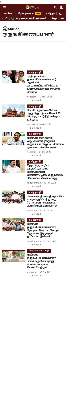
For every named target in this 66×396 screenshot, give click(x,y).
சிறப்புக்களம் (26, 13)
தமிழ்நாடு (52, 13)
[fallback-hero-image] (14, 86)
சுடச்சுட (8, 13)
